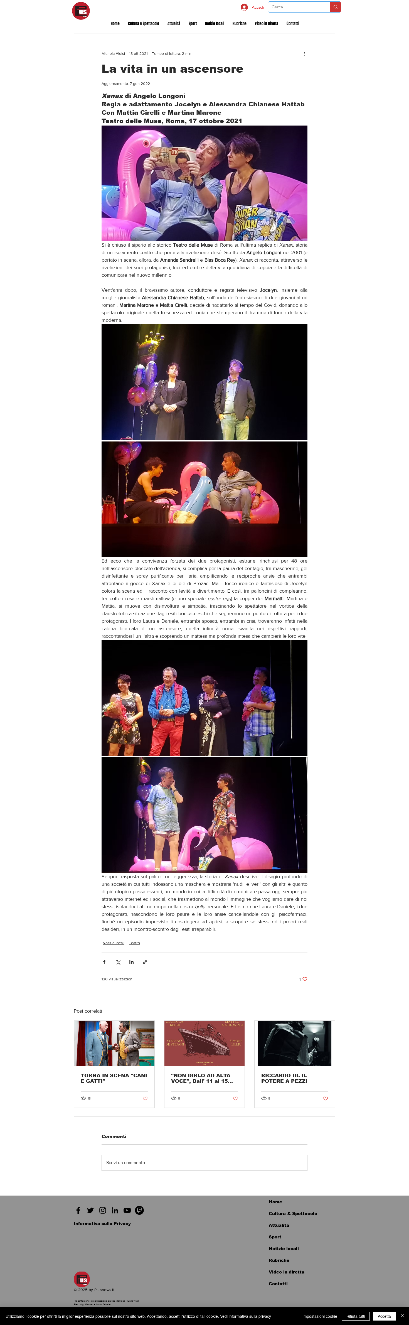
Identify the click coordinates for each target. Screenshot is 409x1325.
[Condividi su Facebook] (104, 962)
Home (275, 1201)
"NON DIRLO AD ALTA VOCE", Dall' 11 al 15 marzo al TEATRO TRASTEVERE (200, 1078)
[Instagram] (102, 1210)
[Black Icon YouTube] (127, 1210)
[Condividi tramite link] (145, 962)
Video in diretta (286, 1272)
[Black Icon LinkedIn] (114, 1210)
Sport (275, 1237)
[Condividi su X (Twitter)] (117, 962)
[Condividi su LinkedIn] (131, 962)
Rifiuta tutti (355, 1316)
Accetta (384, 1316)
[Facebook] (78, 1210)
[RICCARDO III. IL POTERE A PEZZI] (295, 1043)
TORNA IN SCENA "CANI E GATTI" (114, 1078)
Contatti (278, 1283)
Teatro (134, 943)
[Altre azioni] (304, 53)
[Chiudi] (402, 1316)
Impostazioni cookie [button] (319, 1316)
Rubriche (279, 1260)
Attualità (279, 1225)
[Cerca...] (335, 7)
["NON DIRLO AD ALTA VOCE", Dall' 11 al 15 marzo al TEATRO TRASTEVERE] (204, 1043)
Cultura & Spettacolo (293, 1213)
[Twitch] (139, 1210)
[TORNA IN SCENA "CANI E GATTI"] (114, 1043)
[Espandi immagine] (204, 382)
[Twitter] (90, 1210)
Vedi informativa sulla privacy (245, 1316)
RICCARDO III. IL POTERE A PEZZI (284, 1078)
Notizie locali (113, 943)
